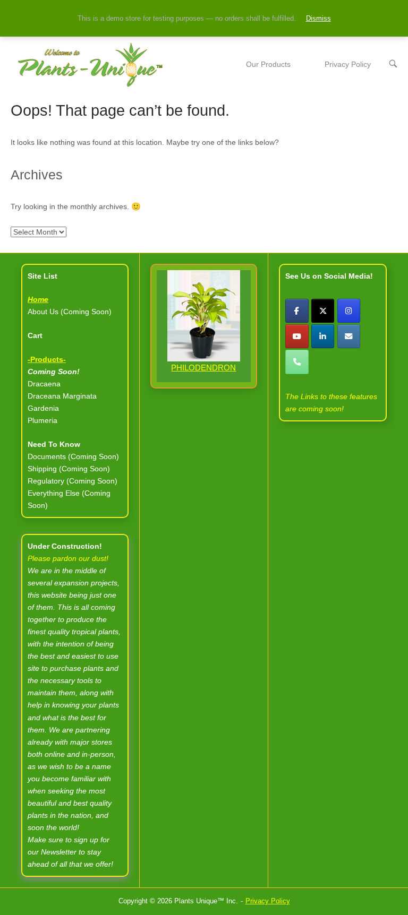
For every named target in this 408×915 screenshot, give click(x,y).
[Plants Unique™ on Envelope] (348, 336)
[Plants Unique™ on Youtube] (296, 336)
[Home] (90, 64)
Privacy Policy (348, 64)
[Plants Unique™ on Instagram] (348, 311)
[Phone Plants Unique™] (296, 362)
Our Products (268, 64)
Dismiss (318, 18)
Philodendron (203, 367)
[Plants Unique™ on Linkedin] (322, 336)
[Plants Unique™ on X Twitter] (322, 311)
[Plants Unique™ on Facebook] (296, 311)
